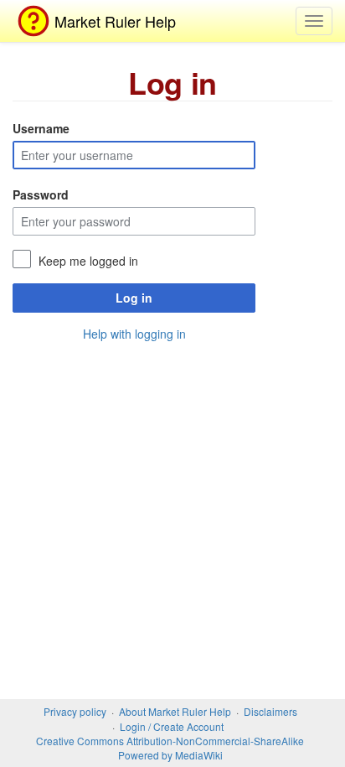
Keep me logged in (88, 260)
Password (41, 194)
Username (41, 128)
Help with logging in (134, 333)
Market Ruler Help (115, 21)
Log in (134, 297)
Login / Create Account (172, 726)
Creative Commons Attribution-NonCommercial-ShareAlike (170, 740)
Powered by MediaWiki (170, 755)
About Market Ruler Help (175, 711)
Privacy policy (75, 711)
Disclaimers (270, 711)
